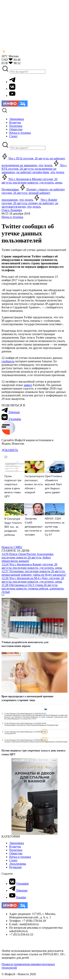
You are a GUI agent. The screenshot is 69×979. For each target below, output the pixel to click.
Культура (15, 846)
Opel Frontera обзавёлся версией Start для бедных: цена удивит (53, 484)
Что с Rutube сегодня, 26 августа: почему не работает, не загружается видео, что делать (30, 203)
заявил (28, 385)
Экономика (16, 843)
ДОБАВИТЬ (10, 450)
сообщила (8, 361)
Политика (15, 850)
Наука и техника (12, 217)
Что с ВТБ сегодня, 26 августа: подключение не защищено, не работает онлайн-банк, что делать (34, 169)
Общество (15, 853)
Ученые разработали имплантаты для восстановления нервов (25, 644)
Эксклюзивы (17, 863)
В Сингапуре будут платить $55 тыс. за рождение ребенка (13, 526)
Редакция (15, 867)
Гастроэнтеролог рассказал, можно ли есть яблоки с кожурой (34, 484)
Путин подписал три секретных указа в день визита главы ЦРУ (12, 486)
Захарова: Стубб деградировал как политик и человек (33, 526)
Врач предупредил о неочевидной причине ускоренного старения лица (27, 698)
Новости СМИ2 (12, 547)
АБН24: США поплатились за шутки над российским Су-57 (54, 526)
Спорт (13, 860)
